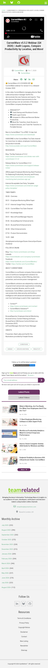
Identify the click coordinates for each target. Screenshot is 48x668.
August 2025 (6, 530)
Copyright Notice (24, 627)
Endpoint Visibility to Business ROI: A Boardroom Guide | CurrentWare (32, 459)
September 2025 (8, 535)
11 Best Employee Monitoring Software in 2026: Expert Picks (31, 420)
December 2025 (7, 549)
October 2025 (6, 539)
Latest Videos (23, 397)
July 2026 (5, 583)
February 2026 (7, 559)
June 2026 (5, 578)
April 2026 (5, 568)
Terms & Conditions (24, 618)
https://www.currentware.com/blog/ (22, 252)
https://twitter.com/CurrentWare (22, 264)
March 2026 (6, 563)
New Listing (24, 641)
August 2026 (6, 587)
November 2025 (7, 544)
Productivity (36, 349)
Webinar (10, 349)
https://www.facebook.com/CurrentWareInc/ (21, 261)
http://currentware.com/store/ (21, 311)
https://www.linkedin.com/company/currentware (23, 257)
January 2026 (6, 554)
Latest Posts (23, 392)
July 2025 (5, 525)
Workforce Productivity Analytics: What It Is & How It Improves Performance (32, 433)
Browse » (31, 375)
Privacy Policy (24, 623)
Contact (24, 636)
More (23, 469)
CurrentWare (19, 71)
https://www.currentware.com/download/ (20, 135)
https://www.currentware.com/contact (23, 306)
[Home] (24, 490)
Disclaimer (24, 632)
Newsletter (24, 646)
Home (3, 10)
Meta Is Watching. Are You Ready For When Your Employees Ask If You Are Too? (33, 408)
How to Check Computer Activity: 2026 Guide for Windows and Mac (32, 445)
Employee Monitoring (23, 349)
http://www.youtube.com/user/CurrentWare (21, 146)
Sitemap (24, 650)
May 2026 (5, 573)
